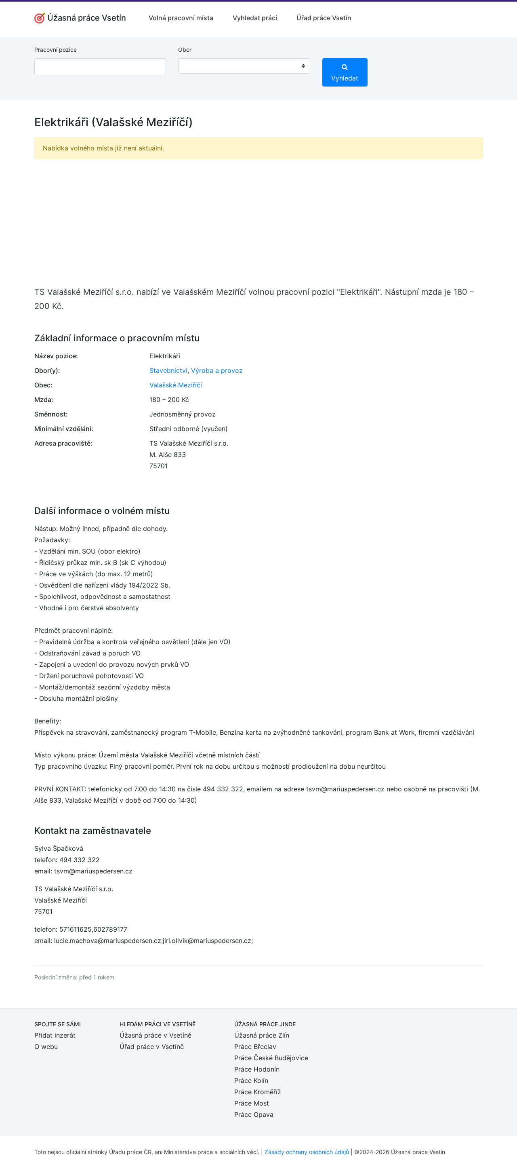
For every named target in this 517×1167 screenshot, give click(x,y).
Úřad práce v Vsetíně (152, 1046)
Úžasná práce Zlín (261, 1035)
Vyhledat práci (255, 18)
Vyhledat (344, 78)
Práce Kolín (251, 1080)
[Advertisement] (258, 222)
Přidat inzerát (55, 1035)
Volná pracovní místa (181, 18)
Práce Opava (253, 1114)
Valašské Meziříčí (175, 385)
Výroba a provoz (217, 370)
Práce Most (251, 1103)
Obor (184, 49)
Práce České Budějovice (271, 1058)
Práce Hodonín (257, 1069)
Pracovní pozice (55, 49)
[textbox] (195, 66)
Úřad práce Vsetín (323, 18)
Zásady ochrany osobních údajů (307, 1151)
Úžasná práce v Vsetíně (155, 1035)
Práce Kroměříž (257, 1092)
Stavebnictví (168, 370)
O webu (46, 1046)
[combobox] (244, 66)
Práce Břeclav (255, 1046)
